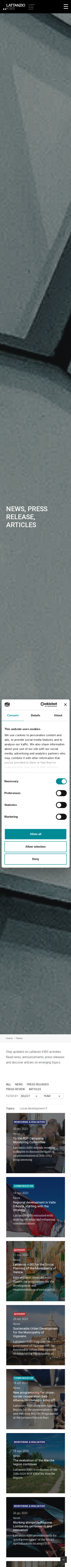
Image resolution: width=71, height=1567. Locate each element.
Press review (15, 1089)
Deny (35, 859)
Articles (35, 1089)
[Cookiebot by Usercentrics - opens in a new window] (42, 704)
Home (9, 1038)
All (8, 1084)
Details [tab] (35, 715)
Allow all (35, 834)
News (19, 1084)
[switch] (61, 793)
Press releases (38, 1084)
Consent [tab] (13, 715)
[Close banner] (65, 704)
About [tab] (58, 715)
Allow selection (35, 846)
